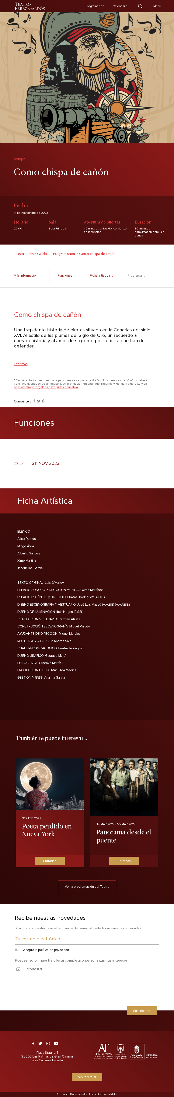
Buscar (140, 6)
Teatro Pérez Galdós (32, 253)
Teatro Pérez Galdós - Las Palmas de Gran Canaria (30, 6)
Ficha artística (101, 275)
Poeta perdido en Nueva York (47, 829)
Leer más (21, 364)
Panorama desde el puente (123, 835)
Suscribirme (141, 1011)
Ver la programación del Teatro (87, 887)
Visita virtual (87, 1077)
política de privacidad (53, 950)
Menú (157, 6)
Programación (95, 6)
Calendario (120, 6)
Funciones (67, 275)
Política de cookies (79, 1094)
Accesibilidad (110, 1094)
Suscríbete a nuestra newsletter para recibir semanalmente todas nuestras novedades (78, 928)
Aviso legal (62, 1094)
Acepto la (45, 950)
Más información (27, 275)
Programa (136, 275)
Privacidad (96, 1094)
